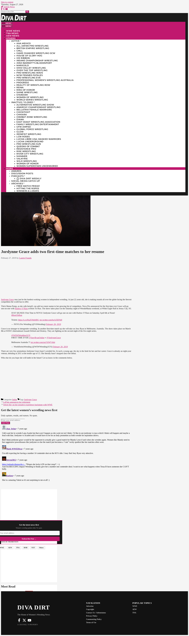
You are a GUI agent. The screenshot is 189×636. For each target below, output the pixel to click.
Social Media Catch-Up (25, 181)
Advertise (89, 606)
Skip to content (7, 2)
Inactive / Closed (22, 102)
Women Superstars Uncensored (37, 166)
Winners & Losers (27, 191)
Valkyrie (22, 158)
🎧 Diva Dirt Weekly (28, 178)
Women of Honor (27, 163)
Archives (17, 183)
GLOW (20, 132)
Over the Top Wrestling (31, 70)
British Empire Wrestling (32, 48)
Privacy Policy (91, 616)
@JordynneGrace (54, 338)
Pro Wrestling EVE (28, 77)
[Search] (27, 11)
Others (10, 38)
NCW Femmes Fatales (29, 75)
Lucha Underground (29, 141)
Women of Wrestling (30, 97)
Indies (14, 399)
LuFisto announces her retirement (16, 402)
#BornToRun (16, 315)
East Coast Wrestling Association (38, 122)
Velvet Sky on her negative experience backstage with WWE (27, 405)
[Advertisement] (66, 278)
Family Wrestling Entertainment (37, 124)
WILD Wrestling (26, 161)
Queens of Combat (28, 146)
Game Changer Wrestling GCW (35, 53)
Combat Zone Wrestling (31, 117)
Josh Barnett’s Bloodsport (34, 63)
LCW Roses (23, 136)
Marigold (22, 65)
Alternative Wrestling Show (35, 105)
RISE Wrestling (26, 151)
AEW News (12, 36)
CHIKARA (21, 114)
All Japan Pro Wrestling (32, 46)
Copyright (90, 609)
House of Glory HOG (29, 55)
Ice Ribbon (23, 58)
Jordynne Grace (7, 299)
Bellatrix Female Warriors (34, 109)
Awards (16, 171)
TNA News (12, 33)
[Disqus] (66, 456)
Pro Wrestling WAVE (29, 73)
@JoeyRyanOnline (36, 338)
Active (15, 41)
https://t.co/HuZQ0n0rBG (28, 320)
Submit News (9, 7)
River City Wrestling (29, 154)
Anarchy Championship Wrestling (38, 107)
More (9, 168)
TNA (134, 613)
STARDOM (22, 95)
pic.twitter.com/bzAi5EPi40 (51, 320)
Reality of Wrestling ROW (33, 85)
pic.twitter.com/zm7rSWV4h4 (43, 342)
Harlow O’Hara (21, 308)
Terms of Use (91, 622)
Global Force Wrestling (32, 129)
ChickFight (23, 112)
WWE (134, 606)
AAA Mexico (23, 43)
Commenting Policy (94, 619)
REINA (20, 87)
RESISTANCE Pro (26, 149)
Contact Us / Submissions (96, 613)
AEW (134, 609)
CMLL (19, 51)
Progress (22, 82)
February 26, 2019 (53, 324)
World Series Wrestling (32, 100)
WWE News (13, 31)
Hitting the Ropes (27, 188)
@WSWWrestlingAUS (20, 335)
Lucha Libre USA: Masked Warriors (38, 139)
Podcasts (17, 176)
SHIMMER (21, 156)
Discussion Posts (22, 173)
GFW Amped (23, 127)
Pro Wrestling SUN (28, 144)
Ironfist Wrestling (28, 134)
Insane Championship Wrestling (37, 60)
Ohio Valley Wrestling (31, 68)
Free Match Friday (28, 186)
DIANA (20, 119)
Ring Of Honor (25, 90)
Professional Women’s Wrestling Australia (45, 80)
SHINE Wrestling (27, 92)
